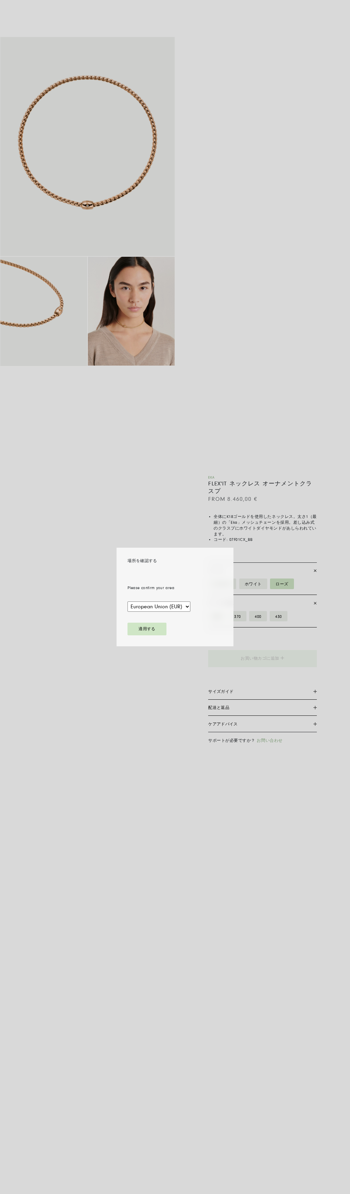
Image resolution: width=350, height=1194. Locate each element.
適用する (146, 629)
